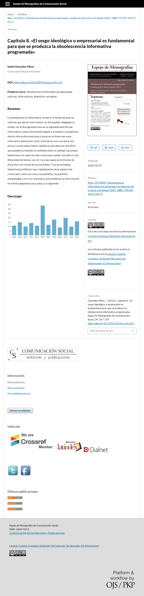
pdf (95, 147)
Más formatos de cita (101, 330)
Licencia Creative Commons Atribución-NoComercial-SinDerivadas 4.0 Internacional (107, 258)
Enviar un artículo (20, 410)
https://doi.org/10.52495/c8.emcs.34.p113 (38, 82)
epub (110, 147)
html (126, 147)
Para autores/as (16, 387)
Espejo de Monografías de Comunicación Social (40, 3)
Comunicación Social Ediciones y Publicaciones (36, 532)
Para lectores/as (16, 382)
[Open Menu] (7, 4)
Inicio (10, 14)
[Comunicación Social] (42, 360)
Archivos (22, 14)
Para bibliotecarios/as (19, 393)
